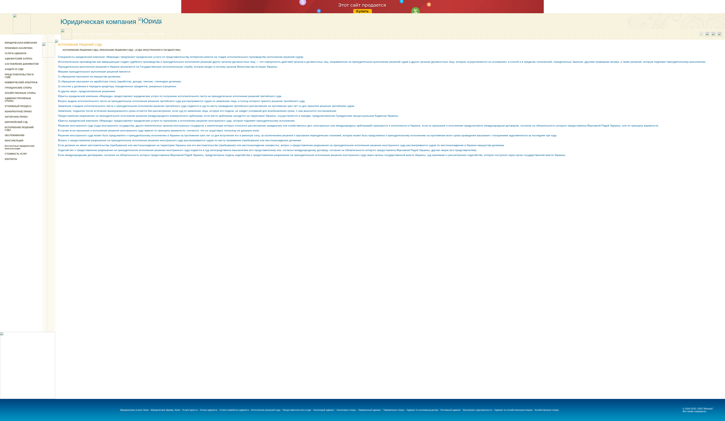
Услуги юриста (190, 410)
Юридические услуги (131, 410)
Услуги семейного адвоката (234, 410)
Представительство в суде (297, 410)
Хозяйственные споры (546, 410)
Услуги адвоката (208, 410)
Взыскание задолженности (477, 410)
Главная (77, 33)
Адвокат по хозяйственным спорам (513, 410)
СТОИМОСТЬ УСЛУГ (131, 33)
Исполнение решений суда (265, 410)
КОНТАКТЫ (157, 33)
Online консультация (100, 33)
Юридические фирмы (162, 410)
